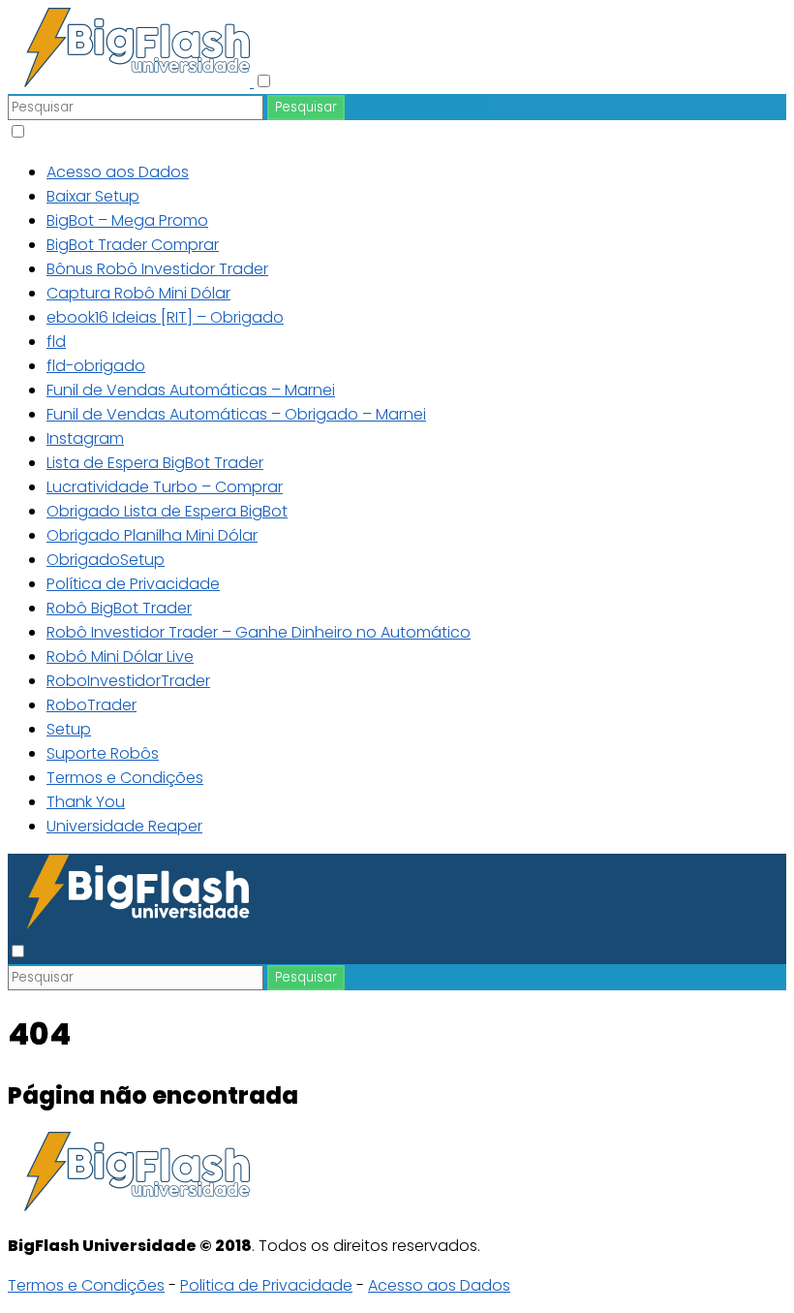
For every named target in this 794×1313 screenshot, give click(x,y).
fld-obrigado (95, 366)
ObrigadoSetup (105, 559)
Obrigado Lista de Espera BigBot (167, 511)
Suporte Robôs (102, 753)
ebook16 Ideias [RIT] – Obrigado (165, 317)
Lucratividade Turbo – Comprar (164, 487)
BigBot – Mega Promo (127, 220)
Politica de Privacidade (266, 1285)
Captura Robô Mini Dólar (138, 293)
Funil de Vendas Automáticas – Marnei (190, 390)
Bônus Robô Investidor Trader (157, 269)
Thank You (85, 802)
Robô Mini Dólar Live (120, 656)
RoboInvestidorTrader (128, 681)
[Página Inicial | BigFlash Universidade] (131, 82)
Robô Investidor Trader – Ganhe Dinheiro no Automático (258, 632)
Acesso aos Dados (117, 172)
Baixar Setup (92, 196)
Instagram (85, 438)
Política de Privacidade (133, 584)
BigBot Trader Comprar (132, 245)
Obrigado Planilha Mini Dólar (152, 535)
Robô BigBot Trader (119, 608)
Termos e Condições (124, 777)
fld (56, 341)
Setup (68, 729)
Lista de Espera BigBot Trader (154, 463)
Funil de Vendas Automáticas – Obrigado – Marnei (236, 414)
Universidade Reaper (124, 826)
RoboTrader (91, 705)
